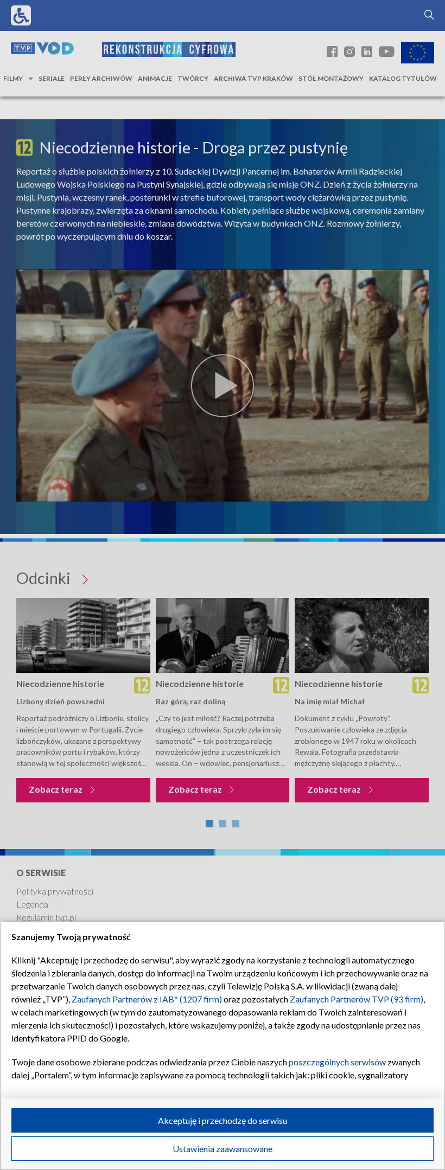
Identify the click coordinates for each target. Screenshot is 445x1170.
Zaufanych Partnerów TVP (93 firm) (356, 999)
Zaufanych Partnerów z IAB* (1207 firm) (147, 999)
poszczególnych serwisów (337, 1062)
